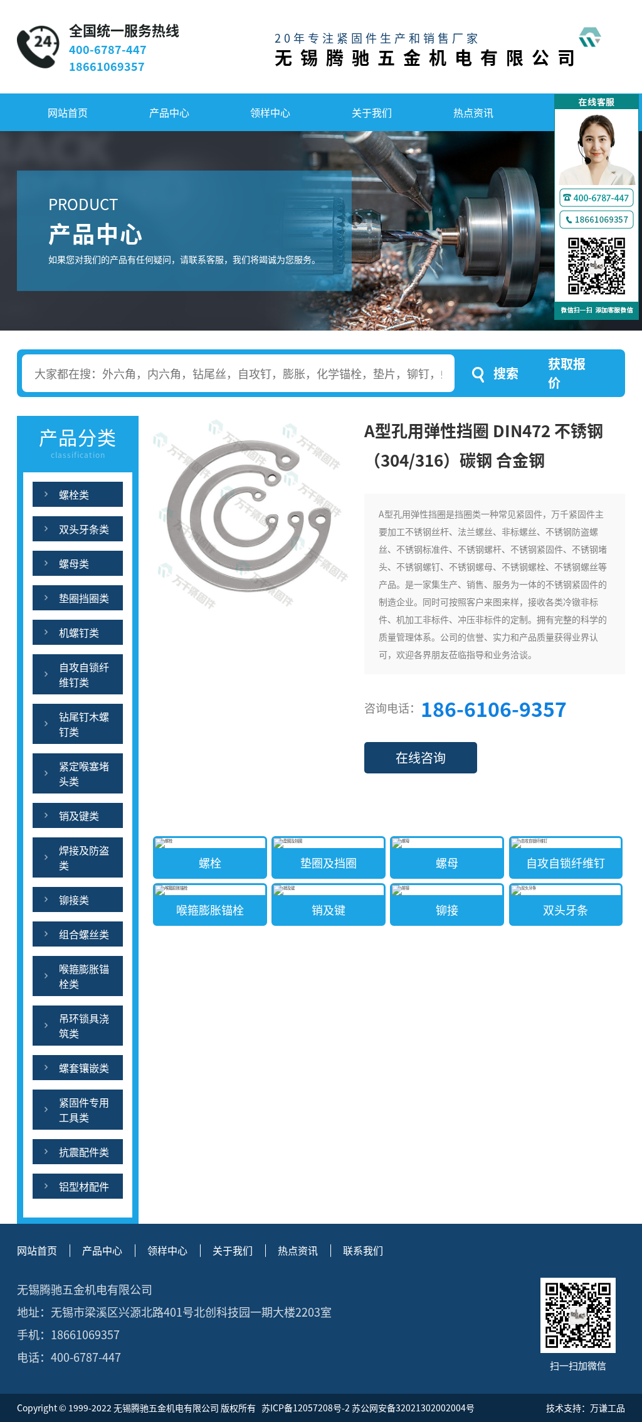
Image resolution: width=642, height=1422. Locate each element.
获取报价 (567, 372)
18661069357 (107, 66)
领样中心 (270, 112)
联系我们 (363, 1250)
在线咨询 (421, 757)
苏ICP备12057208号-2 (305, 1407)
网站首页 (68, 112)
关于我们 (372, 112)
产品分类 (78, 441)
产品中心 (169, 112)
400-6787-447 (108, 49)
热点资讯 (473, 112)
